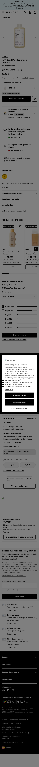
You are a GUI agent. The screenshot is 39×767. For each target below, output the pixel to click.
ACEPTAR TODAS (19, 395)
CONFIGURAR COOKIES (19, 408)
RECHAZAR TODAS (20, 402)
